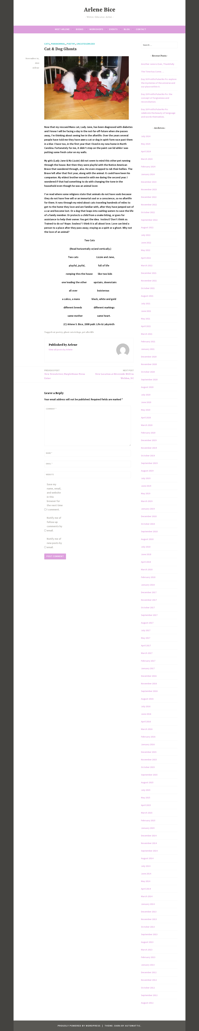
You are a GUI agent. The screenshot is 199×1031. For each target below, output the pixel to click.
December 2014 (148, 835)
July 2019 (145, 478)
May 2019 (145, 493)
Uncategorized (86, 43)
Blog (127, 29)
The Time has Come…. (152, 71)
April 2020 (146, 417)
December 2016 (148, 675)
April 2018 (146, 561)
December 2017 (148, 592)
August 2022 (147, 227)
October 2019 (148, 455)
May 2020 (145, 409)
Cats (47, 43)
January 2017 (148, 668)
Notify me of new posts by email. (54, 543)
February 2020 (148, 432)
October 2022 (148, 212)
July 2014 (145, 866)
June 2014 (146, 873)
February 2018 (148, 577)
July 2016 (145, 706)
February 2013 (148, 957)
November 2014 (149, 843)
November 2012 (149, 979)
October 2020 (148, 371)
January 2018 (148, 584)
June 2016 (146, 713)
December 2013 (148, 911)
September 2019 (149, 463)
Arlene (35, 68)
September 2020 (149, 379)
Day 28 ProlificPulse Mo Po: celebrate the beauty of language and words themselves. (158, 113)
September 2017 (149, 615)
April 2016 (146, 721)
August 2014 (147, 858)
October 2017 (148, 607)
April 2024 (146, 151)
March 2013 (146, 949)
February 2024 (148, 166)
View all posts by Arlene (60, 349)
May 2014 (145, 881)
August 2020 (147, 387)
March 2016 (146, 729)
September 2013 (149, 934)
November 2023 (149, 189)
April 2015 (146, 805)
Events (113, 29)
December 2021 (148, 273)
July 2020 (145, 394)
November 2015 (149, 759)
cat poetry (57, 332)
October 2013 (148, 926)
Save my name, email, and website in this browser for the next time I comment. (55, 497)
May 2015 (145, 797)
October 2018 (148, 523)
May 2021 (145, 318)
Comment (51, 408)
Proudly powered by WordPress (79, 1025)
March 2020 (146, 425)
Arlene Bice (99, 10)
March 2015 (146, 812)
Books (79, 29)
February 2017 (148, 660)
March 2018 (146, 569)
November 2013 (149, 919)
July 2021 (145, 303)
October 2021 (148, 288)
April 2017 (146, 645)
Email (49, 463)
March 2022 (146, 265)
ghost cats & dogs (72, 332)
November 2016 (149, 683)
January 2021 (148, 349)
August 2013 (147, 942)
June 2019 (146, 485)
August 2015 (147, 782)
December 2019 (148, 440)
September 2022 (149, 219)
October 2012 (148, 987)
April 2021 (146, 326)
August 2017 (147, 622)
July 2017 (145, 630)
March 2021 (146, 333)
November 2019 (149, 447)
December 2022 (148, 196)
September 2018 (149, 531)
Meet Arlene (62, 29)
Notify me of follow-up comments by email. (54, 524)
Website (50, 474)
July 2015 (145, 789)
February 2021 (148, 341)
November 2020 (149, 364)
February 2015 (148, 820)
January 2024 (148, 174)
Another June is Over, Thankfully (157, 63)
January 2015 (148, 827)
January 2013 (148, 964)
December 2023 (148, 181)
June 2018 (146, 554)
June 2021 (146, 311)
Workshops (96, 29)
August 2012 (147, 1002)
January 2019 (148, 508)
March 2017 (146, 653)
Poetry (71, 43)
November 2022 (149, 204)
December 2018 (148, 516)
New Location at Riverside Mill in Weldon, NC (114, 374)
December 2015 (148, 751)
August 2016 (147, 698)
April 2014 (146, 888)
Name (49, 453)
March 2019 (146, 501)
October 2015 (148, 767)
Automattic (133, 1025)
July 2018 (145, 546)
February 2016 (148, 736)
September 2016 (149, 691)
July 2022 (145, 234)
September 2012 (149, 995)
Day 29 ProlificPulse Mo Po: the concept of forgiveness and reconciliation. (156, 98)
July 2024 (145, 136)
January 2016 (148, 744)
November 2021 (149, 280)
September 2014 (149, 850)
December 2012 (148, 972)
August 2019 (147, 470)
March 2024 (146, 158)
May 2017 (145, 637)
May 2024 (145, 143)
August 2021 (147, 295)
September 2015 (149, 774)
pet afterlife (88, 332)
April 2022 (146, 257)
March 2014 (146, 896)
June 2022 (146, 242)
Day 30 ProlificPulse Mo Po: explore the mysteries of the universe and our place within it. (158, 83)
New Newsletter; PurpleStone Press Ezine (64, 374)
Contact (141, 29)
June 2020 (146, 402)
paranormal (58, 43)
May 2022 (145, 250)
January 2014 (148, 904)
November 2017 (149, 599)
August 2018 (147, 539)
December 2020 (148, 356)
